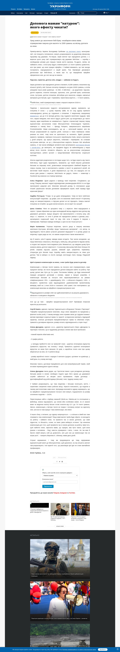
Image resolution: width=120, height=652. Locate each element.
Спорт (46, 13)
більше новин (60, 526)
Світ (26, 13)
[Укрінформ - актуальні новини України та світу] (60, 6)
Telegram (56, 493)
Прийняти (103, 649)
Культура (39, 13)
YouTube (72, 493)
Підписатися (48, 486)
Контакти (72, 13)
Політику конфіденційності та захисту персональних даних (79, 649)
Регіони (32, 13)
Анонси (33, 9)
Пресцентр (27, 9)
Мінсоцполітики (62, 457)
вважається (34, 116)
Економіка (20, 13)
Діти (54, 457)
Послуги (13, 9)
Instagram (63, 493)
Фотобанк (19, 9)
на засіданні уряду (73, 51)
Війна (13, 13)
